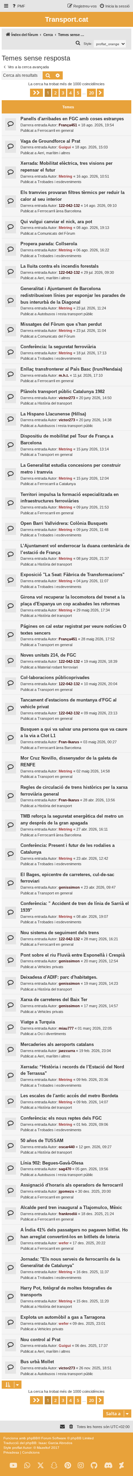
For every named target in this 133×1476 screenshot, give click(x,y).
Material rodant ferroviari (58, 667)
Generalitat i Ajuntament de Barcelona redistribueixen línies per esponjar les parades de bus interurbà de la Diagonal (72, 295)
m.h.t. (64, 375)
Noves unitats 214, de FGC (48, 655)
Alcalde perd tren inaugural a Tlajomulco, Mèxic (71, 1207)
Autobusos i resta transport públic (65, 314)
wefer (64, 1243)
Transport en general (55, 454)
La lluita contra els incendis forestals (59, 266)
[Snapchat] (54, 1465)
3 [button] (63, 93)
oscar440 (67, 1147)
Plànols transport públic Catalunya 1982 (62, 391)
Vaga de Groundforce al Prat (50, 141)
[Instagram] (81, 1465)
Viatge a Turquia (37, 1022)
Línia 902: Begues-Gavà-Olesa (51, 1163)
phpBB (32, 1438)
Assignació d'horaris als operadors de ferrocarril (71, 1185)
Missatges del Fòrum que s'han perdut (61, 324)
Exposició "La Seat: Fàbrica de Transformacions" (72, 574)
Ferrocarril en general (55, 130)
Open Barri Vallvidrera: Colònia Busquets (63, 523)
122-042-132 (69, 205)
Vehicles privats (50, 967)
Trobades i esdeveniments (60, 182)
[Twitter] (40, 1465)
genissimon (69, 887)
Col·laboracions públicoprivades (54, 677)
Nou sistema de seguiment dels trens (59, 932)
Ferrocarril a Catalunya (57, 484)
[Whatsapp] (27, 1465)
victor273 (67, 398)
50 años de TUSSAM (41, 1140)
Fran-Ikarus (69, 742)
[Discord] (108, 1465)
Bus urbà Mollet (37, 1361)
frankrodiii (68, 1214)
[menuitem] (18, 6)
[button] (36, 93)
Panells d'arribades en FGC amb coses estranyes (72, 118)
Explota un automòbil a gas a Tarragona (62, 1317)
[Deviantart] (121, 1465)
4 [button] (70, 93)
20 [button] (91, 93)
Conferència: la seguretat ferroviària (58, 346)
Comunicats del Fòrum (56, 233)
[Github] (94, 1465)
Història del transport (55, 403)
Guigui (65, 147)
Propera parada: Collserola (48, 243)
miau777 (66, 1028)
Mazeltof (43, 1448)
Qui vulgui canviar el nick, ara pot (56, 221)
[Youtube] (13, 1465)
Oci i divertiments (52, 1034)
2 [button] (55, 93)
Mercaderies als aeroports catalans (57, 1044)
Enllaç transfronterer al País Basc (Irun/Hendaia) (71, 369)
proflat (17, 1448)
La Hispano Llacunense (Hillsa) (53, 413)
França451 (68, 125)
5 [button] (78, 93)
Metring (65, 176)
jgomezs (66, 1191)
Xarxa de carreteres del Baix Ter (53, 999)
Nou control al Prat (40, 1339)
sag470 (65, 1169)
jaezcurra (67, 1051)
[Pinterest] (68, 1465)
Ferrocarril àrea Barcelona (59, 211)
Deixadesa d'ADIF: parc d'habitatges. (59, 977)
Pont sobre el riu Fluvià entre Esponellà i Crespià (72, 955)
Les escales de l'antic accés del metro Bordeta (69, 1095)
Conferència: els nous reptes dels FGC (61, 1118)
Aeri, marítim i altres (54, 153)
